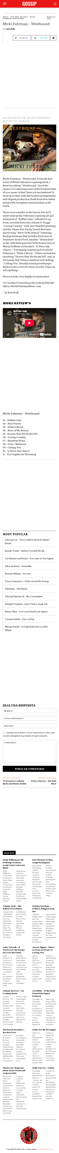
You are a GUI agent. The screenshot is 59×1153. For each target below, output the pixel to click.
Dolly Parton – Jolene (43, 1067)
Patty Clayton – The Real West (43, 782)
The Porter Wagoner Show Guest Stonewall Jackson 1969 (14, 1070)
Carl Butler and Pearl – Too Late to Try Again (29, 558)
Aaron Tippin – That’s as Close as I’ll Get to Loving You (43, 950)
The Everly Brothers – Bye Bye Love (14, 1031)
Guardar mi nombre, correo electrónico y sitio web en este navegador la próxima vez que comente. (29, 734)
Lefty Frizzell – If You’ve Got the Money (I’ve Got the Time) (14, 950)
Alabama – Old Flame (16, 588)
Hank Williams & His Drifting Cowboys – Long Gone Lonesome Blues (14, 863)
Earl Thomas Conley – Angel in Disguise (43, 861)
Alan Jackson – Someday (18, 566)
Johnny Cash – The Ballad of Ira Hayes (12, 907)
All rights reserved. (45, 1149)
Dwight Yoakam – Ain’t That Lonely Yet (26, 603)
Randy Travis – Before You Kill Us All (24, 550)
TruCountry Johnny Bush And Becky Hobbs (14, 782)
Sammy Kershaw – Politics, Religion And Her (43, 909)
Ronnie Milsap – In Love (18, 573)
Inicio (6, 17)
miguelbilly (10, 29)
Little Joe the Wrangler (44, 1029)
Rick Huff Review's (19, 17)
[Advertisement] (29, 77)
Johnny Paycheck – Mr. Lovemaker (24, 596)
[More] (53, 38)
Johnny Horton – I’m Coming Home (13, 992)
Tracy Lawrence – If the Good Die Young (27, 581)
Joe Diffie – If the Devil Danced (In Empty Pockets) (43, 993)
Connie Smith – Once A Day (19, 619)
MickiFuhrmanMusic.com (26, 286)
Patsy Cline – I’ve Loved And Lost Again (26, 611)
